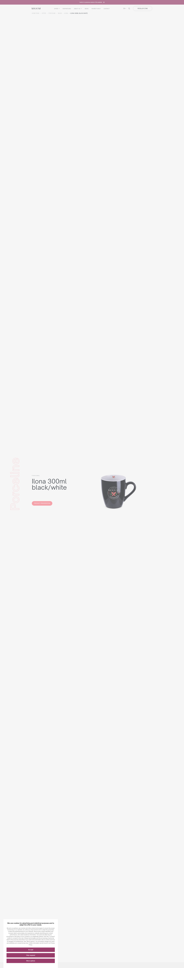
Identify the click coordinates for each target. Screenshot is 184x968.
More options (30, 961)
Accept (30, 949)
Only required (30, 955)
